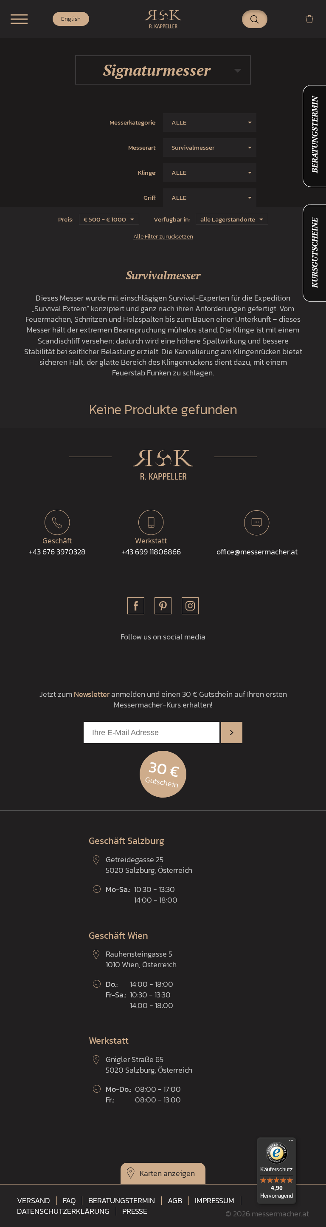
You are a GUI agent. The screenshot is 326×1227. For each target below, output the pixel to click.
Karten (151, 1173)
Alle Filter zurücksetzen (163, 236)
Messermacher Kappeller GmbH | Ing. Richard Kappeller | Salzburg (163, 19)
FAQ (69, 1200)
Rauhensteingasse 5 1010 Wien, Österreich (141, 959)
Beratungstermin (121, 1200)
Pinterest (163, 605)
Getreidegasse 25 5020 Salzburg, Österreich (149, 865)
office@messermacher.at (257, 551)
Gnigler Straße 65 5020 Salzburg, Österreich (149, 1065)
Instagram (190, 605)
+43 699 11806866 (151, 546)
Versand (33, 1200)
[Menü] (291, 1142)
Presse (134, 1211)
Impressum (214, 1200)
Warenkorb (313, 19)
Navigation (19, 19)
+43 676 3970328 (57, 546)
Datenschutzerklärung (63, 1211)
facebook (135, 605)
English (71, 18)
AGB (175, 1200)
